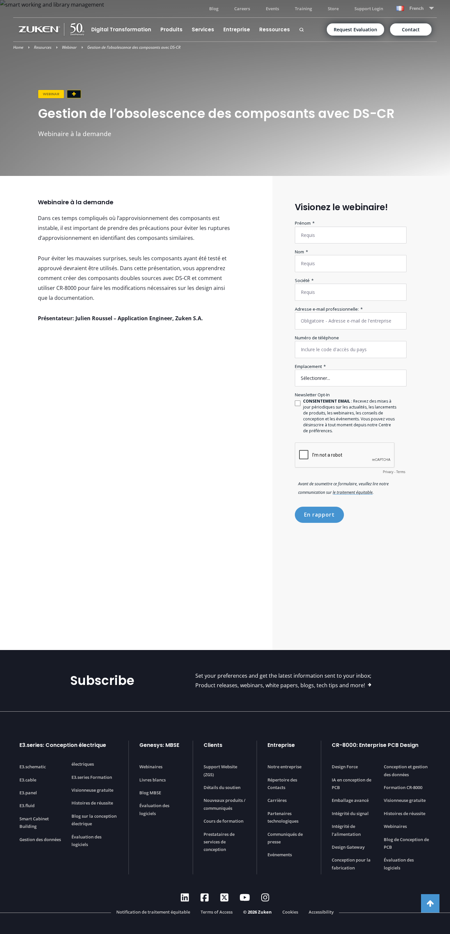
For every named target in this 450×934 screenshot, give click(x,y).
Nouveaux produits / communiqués (224, 804)
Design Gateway (348, 847)
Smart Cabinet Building (34, 822)
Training (303, 9)
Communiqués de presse (285, 838)
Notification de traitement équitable (153, 912)
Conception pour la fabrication (351, 863)
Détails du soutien (222, 787)
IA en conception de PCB (351, 783)
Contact (411, 29)
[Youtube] (244, 897)
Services (203, 29)
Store (333, 9)
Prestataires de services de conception (219, 842)
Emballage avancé (350, 800)
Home (18, 47)
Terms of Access (217, 912)
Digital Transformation (121, 29)
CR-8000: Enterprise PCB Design (375, 745)
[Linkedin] (184, 897)
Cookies (290, 912)
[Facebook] (204, 897)
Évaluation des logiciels (86, 840)
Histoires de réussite (92, 803)
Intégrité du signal (350, 813)
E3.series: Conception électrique (62, 745)
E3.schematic (32, 767)
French (416, 8)
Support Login (368, 9)
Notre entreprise (284, 767)
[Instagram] (265, 897)
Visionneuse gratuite (92, 790)
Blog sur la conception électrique (94, 820)
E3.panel (28, 793)
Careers (242, 9)
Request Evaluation (355, 29)
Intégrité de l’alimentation (346, 830)
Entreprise (236, 29)
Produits (171, 29)
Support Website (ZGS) (220, 770)
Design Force (345, 767)
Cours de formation (223, 821)
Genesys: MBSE (159, 745)
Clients (213, 745)
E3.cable (27, 780)
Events (272, 9)
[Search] (301, 29)
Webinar (69, 47)
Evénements (279, 855)
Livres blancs (152, 780)
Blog (213, 9)
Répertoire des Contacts (282, 783)
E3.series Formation (91, 777)
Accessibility (321, 912)
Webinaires (150, 767)
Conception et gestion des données (406, 770)
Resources (42, 47)
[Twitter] (224, 897)
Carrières (277, 800)
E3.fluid (27, 805)
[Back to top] (430, 903)
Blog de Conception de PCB (406, 843)
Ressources (274, 29)
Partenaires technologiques (282, 817)
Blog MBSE (150, 793)
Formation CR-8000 (403, 787)
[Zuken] (52, 29)
